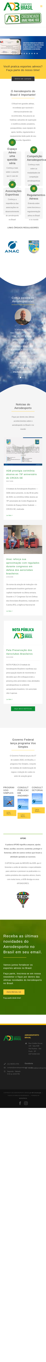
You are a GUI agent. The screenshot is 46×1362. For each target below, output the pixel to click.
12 (37, 53)
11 (34, 53)
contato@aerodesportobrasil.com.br (14, 1067)
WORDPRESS (23, 1098)
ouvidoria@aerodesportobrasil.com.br (35, 1068)
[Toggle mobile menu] (41, 6)
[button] (20, 377)
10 (32, 53)
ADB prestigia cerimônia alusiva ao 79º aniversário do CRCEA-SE (21, 474)
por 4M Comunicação (35, 1092)
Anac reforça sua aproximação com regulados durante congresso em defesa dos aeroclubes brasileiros (22, 566)
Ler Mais (9, 515)
